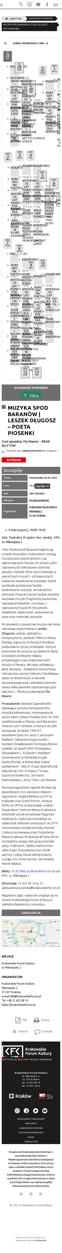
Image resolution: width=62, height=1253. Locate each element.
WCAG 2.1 (41, 1227)
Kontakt (42, 1030)
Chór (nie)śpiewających (49, 335)
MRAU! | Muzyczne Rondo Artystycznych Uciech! (26, 130)
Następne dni (46, 43)
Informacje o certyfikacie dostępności (31, 1215)
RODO (31, 1137)
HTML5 (25, 1227)
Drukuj (40, 1019)
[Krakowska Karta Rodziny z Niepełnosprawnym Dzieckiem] (31, 1193)
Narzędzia (29, 4)
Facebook (26, 1110)
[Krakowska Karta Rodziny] (21, 1193)
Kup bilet (40, 486)
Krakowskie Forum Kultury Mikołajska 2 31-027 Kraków (43, 511)
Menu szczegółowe (47, 4)
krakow (20, 1097)
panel (56, 4)
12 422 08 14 (33, 1082)
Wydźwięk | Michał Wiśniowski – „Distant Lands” (37, 229)
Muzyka (33, 500)
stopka (28, 1053)
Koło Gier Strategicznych (49, 307)
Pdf (20, 1019)
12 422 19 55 (33, 1086)
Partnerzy (31, 1123)
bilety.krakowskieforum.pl (37, 871)
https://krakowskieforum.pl (18, 1004)
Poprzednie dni (5, 43)
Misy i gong (14, 139)
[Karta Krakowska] (40, 1193)
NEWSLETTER (31, 1142)
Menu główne (38, 4)
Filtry (34, 395)
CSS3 (31, 1227)
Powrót (19, 1030)
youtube (44, 1110)
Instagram (17, 1110)
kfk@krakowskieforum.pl (25, 996)
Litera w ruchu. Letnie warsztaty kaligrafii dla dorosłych (26, 352)
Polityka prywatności (31, 1133)
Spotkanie (43, 500)
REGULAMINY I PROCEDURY (31, 1119)
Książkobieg (37, 165)
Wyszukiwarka (20, 4)
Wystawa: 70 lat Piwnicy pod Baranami (49, 293)
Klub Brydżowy (49, 321)
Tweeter (35, 1110)
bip (46, 1097)
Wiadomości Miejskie (31, 1128)
